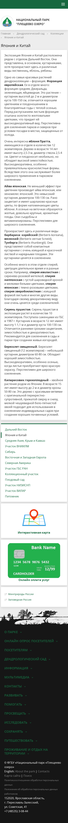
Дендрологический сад (30, 33)
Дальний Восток (16, 429)
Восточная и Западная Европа (25, 457)
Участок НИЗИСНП (17, 485)
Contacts (44, 771)
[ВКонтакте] (7, 815)
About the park (25, 771)
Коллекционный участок (21, 474)
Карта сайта (12, 776)
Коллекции (57, 33)
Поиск (27, 776)
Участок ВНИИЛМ (17, 446)
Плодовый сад (14, 480)
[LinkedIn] (13, 815)
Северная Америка (18, 463)
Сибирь (10, 452)
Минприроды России (21, 594)
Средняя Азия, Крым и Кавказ (25, 441)
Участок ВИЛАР (15, 491)
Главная (6, 33)
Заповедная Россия (19, 599)
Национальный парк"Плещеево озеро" (33, 22)
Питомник (12, 496)
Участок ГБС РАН (16, 468)
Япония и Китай (14, 37)
